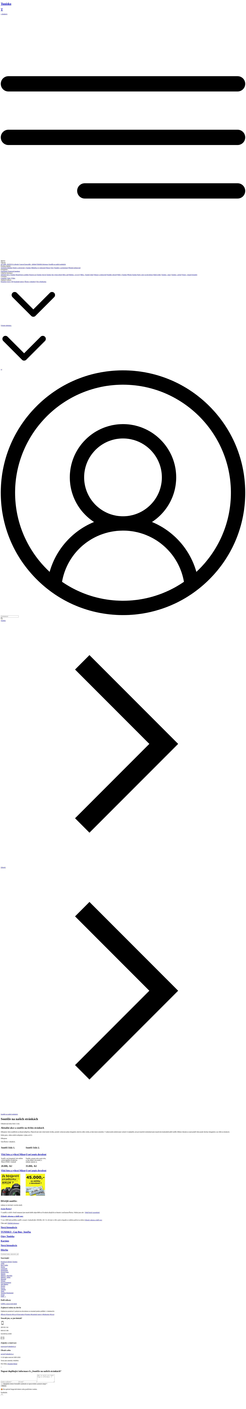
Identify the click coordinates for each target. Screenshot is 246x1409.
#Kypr (14, 1314)
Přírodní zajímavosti (74, 268)
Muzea (48, 268)
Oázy (52, 268)
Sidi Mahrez (4, 1284)
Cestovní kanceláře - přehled (27, 264)
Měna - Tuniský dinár (86, 275)
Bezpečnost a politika (22, 275)
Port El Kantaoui (6, 1282)
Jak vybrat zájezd (57, 275)
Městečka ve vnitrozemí (38, 268)
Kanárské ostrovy (19, 282)
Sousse (3, 1288)
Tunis (2, 1291)
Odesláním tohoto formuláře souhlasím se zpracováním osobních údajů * (25, 1384)
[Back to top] (15, 1407)
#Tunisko (28, 1314)
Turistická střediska (6, 268)
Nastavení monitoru (14, 271)
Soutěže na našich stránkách (57, 264)
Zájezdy (3, 867)
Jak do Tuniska (46, 275)
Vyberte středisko (6, 325)
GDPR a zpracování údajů (9, 1304)
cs (1, 369)
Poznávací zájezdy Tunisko (9, 1262)
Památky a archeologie (61, 268)
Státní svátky (157, 275)
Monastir (3, 1279)
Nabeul (3, 1281)
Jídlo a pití (65, 275)
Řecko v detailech (30, 282)
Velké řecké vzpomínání (92, 1212)
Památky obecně (112, 275)
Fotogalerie (4, 271)
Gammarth (4, 1269)
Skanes (3, 1286)
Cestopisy (4, 278)
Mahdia (3, 1274)
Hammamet (4, 1270)
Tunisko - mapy (166, 275)
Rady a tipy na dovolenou (145, 275)
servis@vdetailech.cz (7, 1354)
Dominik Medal (12, 1364)
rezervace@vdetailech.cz (8, 1346)
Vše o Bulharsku (41, 282)
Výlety (13, 278)
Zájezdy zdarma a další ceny (12, 1216)
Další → (3, 1296)
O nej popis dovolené (36, 1154)
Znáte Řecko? (6, 1209)
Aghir (2, 1263)
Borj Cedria (4, 1265)
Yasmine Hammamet (7, 1293)
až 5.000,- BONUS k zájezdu (10, 264)
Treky (9, 278)
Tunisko (3, 620)
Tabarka (3, 1289)
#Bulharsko (46, 1314)
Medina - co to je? (74, 275)
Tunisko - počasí (176, 275)
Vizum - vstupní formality (189, 275)
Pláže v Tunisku (122, 275)
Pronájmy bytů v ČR (7, 282)
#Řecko (3, 1314)
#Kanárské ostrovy (36, 1314)
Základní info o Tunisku (8, 275)
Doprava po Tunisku (35, 275)
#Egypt (52, 1314)
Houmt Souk (5, 1272)
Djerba (3, 1267)
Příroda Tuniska (132, 275)
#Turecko (9, 1314)
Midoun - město (5, 1277)
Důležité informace (42, 264)
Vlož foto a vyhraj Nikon (13, 1154)
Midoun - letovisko (6, 1275)
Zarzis (3, 1294)
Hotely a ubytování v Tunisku (22, 268)
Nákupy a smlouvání (100, 275)
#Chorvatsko (20, 1314)
